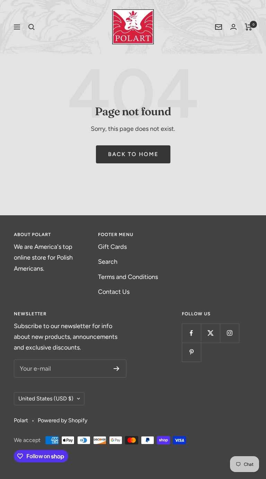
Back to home (133, 154)
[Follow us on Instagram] (229, 333)
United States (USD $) (45, 398)
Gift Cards (112, 247)
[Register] (116, 368)
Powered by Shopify (62, 420)
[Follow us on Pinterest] (191, 352)
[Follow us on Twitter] (210, 333)
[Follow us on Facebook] (191, 333)
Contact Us (114, 292)
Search (107, 261)
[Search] (31, 27)
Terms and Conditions (128, 277)
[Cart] (248, 27)
